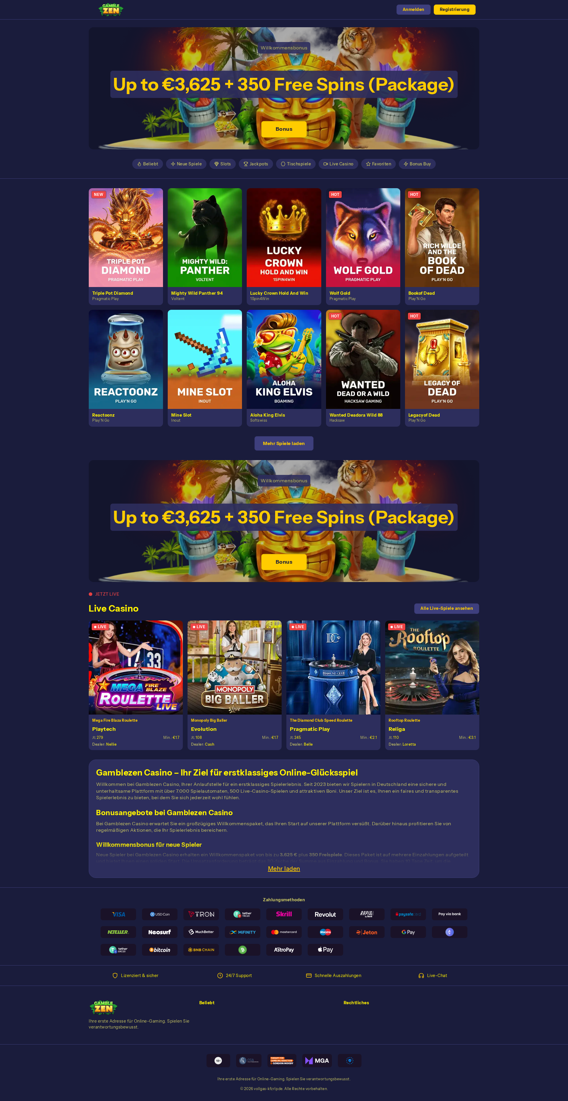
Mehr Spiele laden (284, 443)
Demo (129, 243)
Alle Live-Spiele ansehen (446, 608)
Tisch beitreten (139, 667)
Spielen (129, 230)
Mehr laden (284, 868)
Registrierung (455, 9)
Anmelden (414, 9)
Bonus (284, 129)
